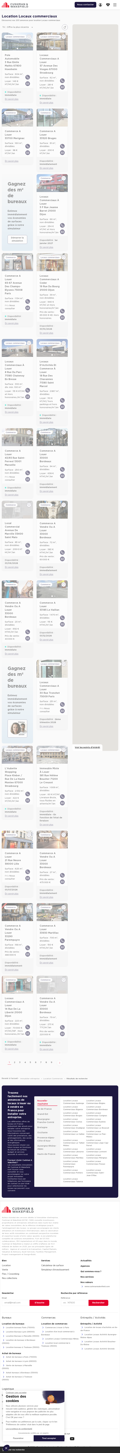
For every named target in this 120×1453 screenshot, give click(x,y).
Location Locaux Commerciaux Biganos (73, 1108)
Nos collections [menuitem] (9, 1278)
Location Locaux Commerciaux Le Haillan (73, 1133)
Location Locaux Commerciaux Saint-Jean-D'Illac (95, 1172)
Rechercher (98, 1303)
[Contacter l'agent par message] (27, 83)
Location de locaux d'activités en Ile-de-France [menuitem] (99, 1329)
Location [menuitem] (6, 1266)
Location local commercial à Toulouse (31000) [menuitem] (55, 1344)
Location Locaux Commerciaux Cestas (72, 1120)
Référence (65, 1298)
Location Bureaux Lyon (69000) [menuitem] (20, 1332)
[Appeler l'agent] (27, 77)
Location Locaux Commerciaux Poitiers (73, 1171)
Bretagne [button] (42, 1127)
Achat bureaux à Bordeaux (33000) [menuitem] (21, 1373)
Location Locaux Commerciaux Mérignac (96, 1156)
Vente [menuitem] (5, 1270)
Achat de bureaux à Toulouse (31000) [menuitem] (17, 1378)
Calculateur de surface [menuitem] (52, 1266)
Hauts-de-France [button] (46, 1154)
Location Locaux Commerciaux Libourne (73, 1150)
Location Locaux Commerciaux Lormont (96, 1150)
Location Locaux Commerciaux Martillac (73, 1156)
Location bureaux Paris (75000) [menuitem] (20, 1327)
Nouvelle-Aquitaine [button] (42, 1102)
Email (4, 1298)
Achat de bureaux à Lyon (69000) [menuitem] (21, 1361)
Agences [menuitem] (85, 1266)
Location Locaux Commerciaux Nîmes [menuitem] (62, 1339)
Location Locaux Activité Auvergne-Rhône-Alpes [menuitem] (98, 1336)
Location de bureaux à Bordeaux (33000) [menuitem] (18, 1341)
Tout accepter (49, 1438)
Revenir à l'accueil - (10, 1078)
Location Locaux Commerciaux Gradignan (74, 1126)
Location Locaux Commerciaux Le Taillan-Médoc (74, 1142)
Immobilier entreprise (30, 1078)
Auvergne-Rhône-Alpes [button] (46, 1147)
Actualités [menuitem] (85, 1261)
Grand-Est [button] (42, 1114)
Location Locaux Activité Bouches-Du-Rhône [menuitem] (98, 1343)
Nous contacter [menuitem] (85, 5)
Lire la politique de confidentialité (19, 1429)
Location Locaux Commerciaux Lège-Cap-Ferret (97, 1142)
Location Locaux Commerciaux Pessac (95, 1162)
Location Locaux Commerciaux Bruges (72, 1114)
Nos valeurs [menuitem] (86, 1282)
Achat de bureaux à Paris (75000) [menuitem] (21, 1357)
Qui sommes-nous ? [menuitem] (90, 1272)
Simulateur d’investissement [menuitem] (55, 1270)
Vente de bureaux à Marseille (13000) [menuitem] (17, 1367)
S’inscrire (39, 1303)
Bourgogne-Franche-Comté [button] (45, 1120)
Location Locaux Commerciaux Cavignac (96, 1114)
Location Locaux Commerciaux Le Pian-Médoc (96, 1134)
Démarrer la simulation (17, 239)
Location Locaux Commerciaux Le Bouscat (97, 1126)
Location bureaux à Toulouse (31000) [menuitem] (22, 1347)
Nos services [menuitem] (87, 1277)
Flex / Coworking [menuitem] (10, 1274)
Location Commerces (53, 1078)
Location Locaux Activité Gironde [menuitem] (99, 1349)
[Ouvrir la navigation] (115, 5)
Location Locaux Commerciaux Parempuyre (70, 1164)
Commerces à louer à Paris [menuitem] (57, 1327)
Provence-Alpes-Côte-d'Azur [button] (46, 1139)
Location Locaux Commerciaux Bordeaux (97, 1108)
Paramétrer (18, 1438)
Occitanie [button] (42, 1133)
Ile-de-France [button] (44, 1109)
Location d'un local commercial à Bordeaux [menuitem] (57, 1333)
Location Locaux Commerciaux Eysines (96, 1120)
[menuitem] (101, 4)
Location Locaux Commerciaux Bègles (95, 1102)
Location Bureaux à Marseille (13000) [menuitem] (22, 1336)
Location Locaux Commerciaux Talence (73, 1180)
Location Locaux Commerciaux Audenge (73, 1102)
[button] (6, 1448)
